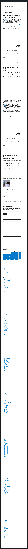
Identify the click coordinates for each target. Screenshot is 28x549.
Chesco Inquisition (6, 300)
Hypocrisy (5, 398)
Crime (4, 319)
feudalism (5, 367)
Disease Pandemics (6, 333)
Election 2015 (5, 340)
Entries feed (5, 270)
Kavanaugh (5, 412)
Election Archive (6, 361)
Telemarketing (6, 520)
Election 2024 (6, 357)
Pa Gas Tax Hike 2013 (7, 455)
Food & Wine (5, 368)
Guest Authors (6, 380)
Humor (5, 397)
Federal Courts (6, 366)
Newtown (5, 439)
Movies (5, 435)
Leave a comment (19, 201)
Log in (4, 269)
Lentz (4, 418)
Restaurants (5, 491)
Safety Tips (5, 494)
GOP (4, 376)
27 (6, 259)
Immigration (5, 401)
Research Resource (6, 490)
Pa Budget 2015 (6, 451)
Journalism (5, 408)
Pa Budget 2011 (6, 447)
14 (9, 256)
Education (5, 336)
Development (5, 331)
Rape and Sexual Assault (7, 486)
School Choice (6, 499)
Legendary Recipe (6, 417)
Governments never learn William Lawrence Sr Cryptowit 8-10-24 (11, 156)
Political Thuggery (6, 478)
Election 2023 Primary (7, 356)
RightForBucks (6, 493)
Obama (5, 440)
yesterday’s (7, 173)
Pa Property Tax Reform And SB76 (8, 457)
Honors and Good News (7, 395)
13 (6, 256)
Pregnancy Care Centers (7, 480)
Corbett (5, 316)
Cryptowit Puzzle (14, 201)
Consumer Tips (6, 315)
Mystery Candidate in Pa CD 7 (12, 228)
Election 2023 (5, 355)
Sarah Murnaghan (6, 498)
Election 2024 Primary (7, 358)
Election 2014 (5, 339)
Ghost (4, 374)
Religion (5, 488)
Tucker (5, 530)
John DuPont (5, 407)
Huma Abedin (5, 396)
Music (4, 436)
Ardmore (5, 285)
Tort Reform (5, 523)
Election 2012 (5, 337)
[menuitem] (1, 1)
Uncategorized (6, 535)
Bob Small (5, 294)
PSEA (4, 482)
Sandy (4, 497)
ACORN (5, 283)
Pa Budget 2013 (6, 449)
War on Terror (6, 539)
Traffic (4, 524)
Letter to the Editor (6, 420)
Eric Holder (5, 365)
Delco (12, 62)
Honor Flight (5, 394)
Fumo (4, 370)
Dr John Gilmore (6, 334)
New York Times (6, 438)
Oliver (5, 105)
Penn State (5, 460)
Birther (5, 291)
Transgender (5, 525)
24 (17, 257)
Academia (5, 282)
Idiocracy (5, 400)
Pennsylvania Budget (7, 461)
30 (14, 259)
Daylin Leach (5, 323)
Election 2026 (6, 360)
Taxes (4, 517)
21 (9, 257)
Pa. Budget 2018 (6, 459)
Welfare (5, 541)
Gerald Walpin (6, 373)
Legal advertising (6, 416)
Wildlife (5, 542)
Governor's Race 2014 (7, 378)
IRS (4, 404)
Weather (5, 540)
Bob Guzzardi (5, 293)
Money (5, 433)
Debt (4, 324)
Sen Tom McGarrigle (6, 501)
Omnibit (5, 442)
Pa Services (5, 458)
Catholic (5, 299)
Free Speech (5, 369)
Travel (4, 526)
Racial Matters (6, 484)
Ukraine (5, 534)
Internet (5, 403)
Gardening (5, 372)
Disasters (5, 332)
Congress (5, 312)
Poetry (4, 476)
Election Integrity (16, 62)
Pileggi (5, 474)
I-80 (4, 399)
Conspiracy (5, 314)
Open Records (6, 443)
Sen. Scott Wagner (6, 502)
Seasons (5, 500)
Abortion (5, 281)
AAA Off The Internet (7, 280)
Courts (4, 318)
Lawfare (5, 415)
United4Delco (5, 537)
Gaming (5, 371)
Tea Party (5, 518)
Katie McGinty (6, 411)
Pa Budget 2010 (6, 446)
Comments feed (6, 271)
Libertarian (5, 421)
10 (17, 254)
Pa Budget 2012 (6, 448)
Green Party (5, 379)
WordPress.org (6, 272)
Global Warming (6, 375)
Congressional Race (6, 313)
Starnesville (5, 514)
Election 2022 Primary (7, 354)
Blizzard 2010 (5, 292)
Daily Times (5, 322)
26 (4, 259)
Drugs (4, 335)
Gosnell (5, 377)
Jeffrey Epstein (6, 405)
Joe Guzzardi (5, 406)
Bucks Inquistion (6, 297)
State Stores (5, 515)
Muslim (5, 437)
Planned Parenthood (6, 475)
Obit (4, 441)
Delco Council (5, 327)
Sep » (17, 260)
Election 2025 (6, 359)
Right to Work (6, 492)
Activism (5, 284)
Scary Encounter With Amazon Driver (15, 230)
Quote (4, 483)
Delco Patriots (6, 328)
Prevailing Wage (6, 481)
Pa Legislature (6, 456)
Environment (5, 364)
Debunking (5, 325)
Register (5, 268)
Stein (5, 110)
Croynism (5, 320)
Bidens (5, 289)
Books (4, 295)
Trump (5, 527)
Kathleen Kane (6, 410)
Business (5, 298)
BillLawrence (5, 62)
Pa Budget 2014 (6, 450)
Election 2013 (5, 338)
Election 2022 (6, 353)
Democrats (5, 330)
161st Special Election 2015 (7, 279)
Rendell (5, 489)
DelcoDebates (5, 329)
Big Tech (5, 290)
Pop (4, 479)
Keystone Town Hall (6, 413)
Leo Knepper (5, 419)
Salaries (5, 495)
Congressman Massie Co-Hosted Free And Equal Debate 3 (11, 69)
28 (9, 259)
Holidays (5, 393)
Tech (4, 519)
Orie (4, 445)
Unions (5, 536)
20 (6, 257)
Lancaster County (6, 414)
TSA (4, 529)
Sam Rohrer (5, 496)
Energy (5, 363)
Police (4, 477)
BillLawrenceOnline (8, 6)
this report (5, 20)
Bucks (4, 296)
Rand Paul (5, 485)
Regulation (5, 487)
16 (14, 256)
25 (19, 257)
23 (14, 257)
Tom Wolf (5, 521)
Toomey (5, 522)
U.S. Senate (5, 533)
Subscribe (5, 214)
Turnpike (5, 531)
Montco (5, 434)
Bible (4, 288)
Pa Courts (5, 454)
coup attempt (5, 317)
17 (17, 256)
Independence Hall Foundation (8, 402)
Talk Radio (5, 516)
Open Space (5, 444)
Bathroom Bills (6, 287)
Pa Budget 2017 (6, 453)
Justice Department (6, 409)
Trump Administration (7, 528)
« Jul (6, 260)
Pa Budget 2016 (6, 452)
